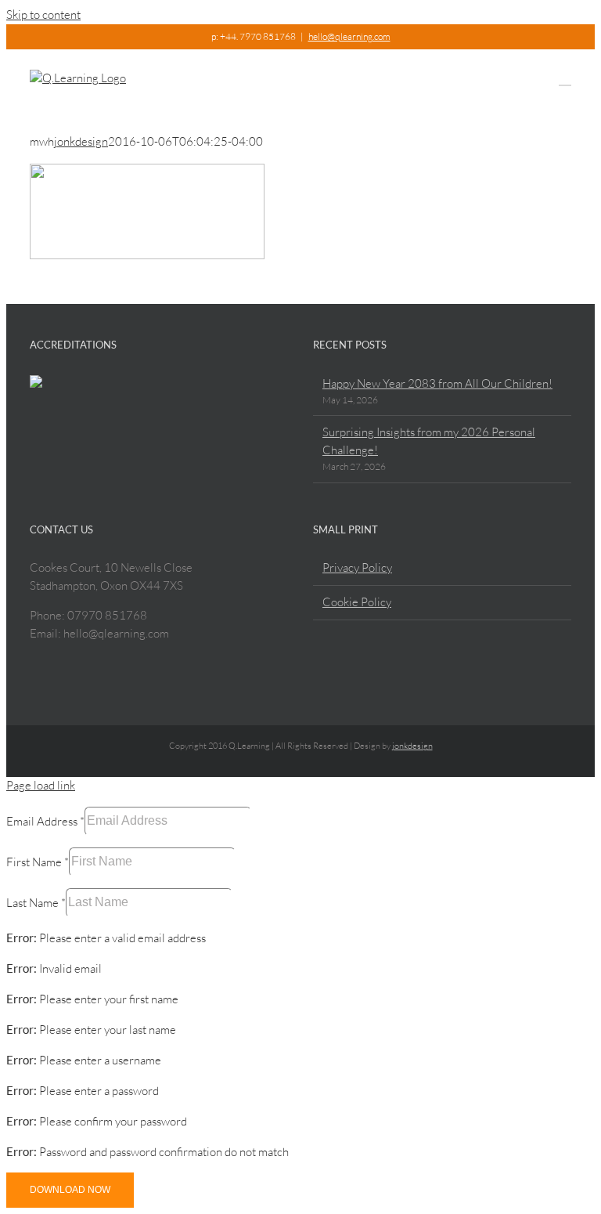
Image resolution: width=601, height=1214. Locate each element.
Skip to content (43, 14)
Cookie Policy (356, 601)
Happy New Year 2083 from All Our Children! (437, 383)
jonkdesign (81, 141)
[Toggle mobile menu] (565, 78)
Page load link (40, 785)
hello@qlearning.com (349, 36)
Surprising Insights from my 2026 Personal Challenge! (428, 441)
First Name (37, 861)
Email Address (45, 820)
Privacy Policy (357, 567)
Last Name (36, 901)
